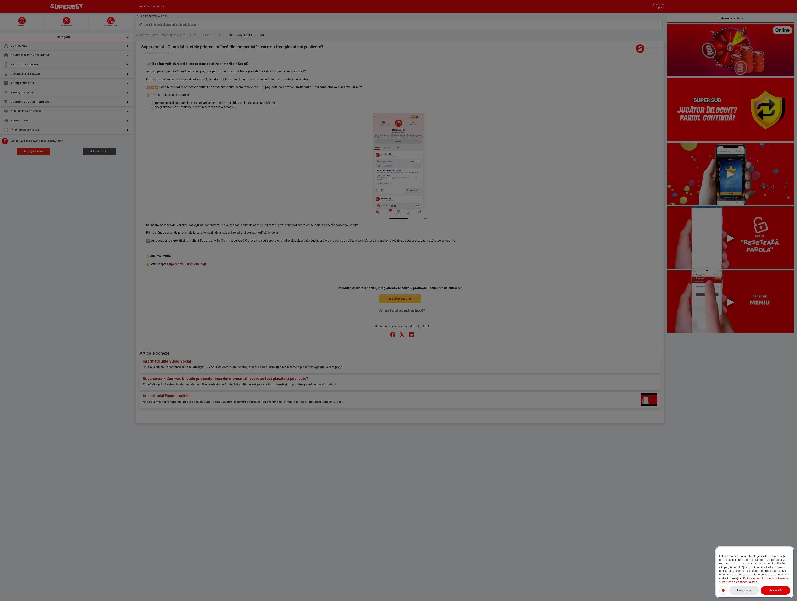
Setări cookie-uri (723, 590)
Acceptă (775, 590)
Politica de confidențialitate (739, 582)
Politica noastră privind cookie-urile (766, 578)
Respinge (744, 590)
